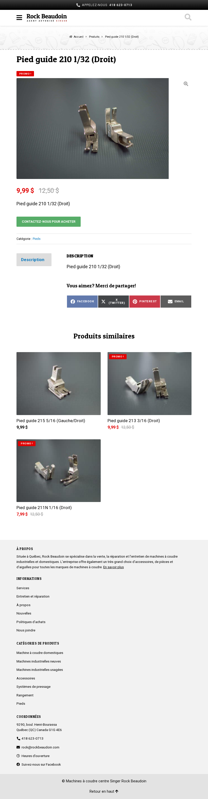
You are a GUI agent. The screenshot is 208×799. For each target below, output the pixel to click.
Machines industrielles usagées (39, 670)
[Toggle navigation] (19, 17)
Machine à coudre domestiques (39, 653)
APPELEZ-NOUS (106, 5)
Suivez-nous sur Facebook (40, 764)
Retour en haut (102, 791)
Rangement (24, 695)
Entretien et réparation (32, 596)
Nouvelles (23, 613)
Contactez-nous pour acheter (48, 221)
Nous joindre (25, 630)
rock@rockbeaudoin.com (40, 747)
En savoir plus (113, 567)
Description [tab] (32, 259)
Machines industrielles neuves (38, 661)
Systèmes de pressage (33, 686)
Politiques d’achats (30, 622)
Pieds (37, 239)
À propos (23, 605)
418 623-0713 (32, 738)
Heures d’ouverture (34, 756)
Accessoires (25, 678)
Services (22, 588)
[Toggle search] (188, 17)
